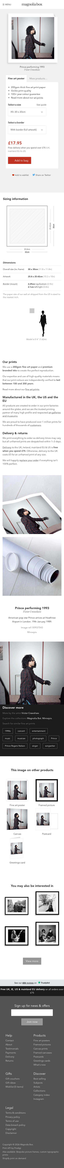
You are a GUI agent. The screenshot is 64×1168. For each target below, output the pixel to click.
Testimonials (12, 1048)
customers (35, 425)
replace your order (29, 460)
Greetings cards (41, 1060)
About (9, 1044)
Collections (39, 1090)
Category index (41, 1094)
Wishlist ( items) (14, 1086)
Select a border (16, 122)
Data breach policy (15, 1125)
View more (32, 961)
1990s (8, 731)
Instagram (38, 1098)
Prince (54, 738)
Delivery (7, 447)
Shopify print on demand (14, 1158)
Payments (11, 1052)
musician (21, 738)
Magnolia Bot (34, 718)
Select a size (27, 104)
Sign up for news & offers (32, 1006)
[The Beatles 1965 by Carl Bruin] (47, 903)
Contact (10, 1040)
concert (21, 731)
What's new (39, 1064)
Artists (36, 1086)
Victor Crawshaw (32, 69)
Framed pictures (42, 1044)
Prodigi (17, 1148)
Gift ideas (11, 1082)
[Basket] (59, 4)
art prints (38, 97)
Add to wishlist (22, 175)
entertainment (38, 731)
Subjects (38, 1082)
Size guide (41, 104)
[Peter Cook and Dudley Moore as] (16, 906)
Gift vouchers (12, 1078)
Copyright (11, 1129)
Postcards (38, 1056)
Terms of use (12, 1121)
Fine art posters (41, 1040)
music (7, 738)
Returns (9, 1060)
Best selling (39, 1078)
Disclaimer (11, 1133)
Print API (7, 1148)
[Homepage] (32, 5)
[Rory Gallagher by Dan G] (16, 935)
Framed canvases (42, 1052)
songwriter (50, 746)
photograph (38, 738)
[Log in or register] (54, 4)
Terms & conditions (16, 1112)
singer (35, 746)
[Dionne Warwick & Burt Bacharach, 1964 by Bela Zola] (47, 933)
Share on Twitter (43, 175)
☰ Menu (7, 4)
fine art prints (32, 389)
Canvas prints (40, 1048)
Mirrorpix (47, 718)
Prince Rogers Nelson (15, 746)
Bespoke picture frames (27, 1151)
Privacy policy (13, 1116)
